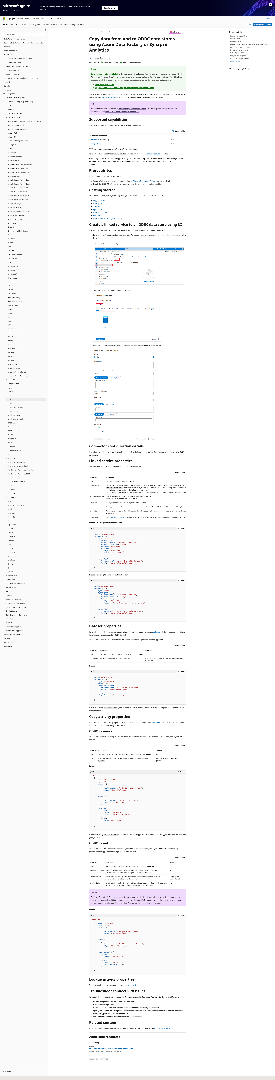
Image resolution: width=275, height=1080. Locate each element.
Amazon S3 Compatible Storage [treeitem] (19, 141)
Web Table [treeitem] (11, 552)
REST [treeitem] (9, 454)
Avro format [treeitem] (12, 153)
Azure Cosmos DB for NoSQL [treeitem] (18, 168)
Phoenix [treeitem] (10, 435)
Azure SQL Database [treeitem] (15, 207)
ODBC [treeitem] (10, 399)
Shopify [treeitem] (10, 509)
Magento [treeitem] (11, 352)
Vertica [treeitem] (10, 548)
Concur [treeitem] (10, 235)
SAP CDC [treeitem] (11, 478)
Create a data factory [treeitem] (13, 62)
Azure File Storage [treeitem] (14, 203)
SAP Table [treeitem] (11, 493)
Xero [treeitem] (9, 556)
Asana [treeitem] (10, 149)
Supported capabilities (238, 36)
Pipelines (157, 722)
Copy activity (94, 140)
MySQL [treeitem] (10, 388)
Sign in (269, 19)
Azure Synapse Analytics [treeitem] (16, 215)
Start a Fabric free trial (104, 85)
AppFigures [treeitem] (12, 145)
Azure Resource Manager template (107, 218)
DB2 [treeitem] (9, 247)
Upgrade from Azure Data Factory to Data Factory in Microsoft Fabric (124, 88)
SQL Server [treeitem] (12, 525)
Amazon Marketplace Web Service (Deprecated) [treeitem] (25, 121)
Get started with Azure (262, 25)
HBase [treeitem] (10, 313)
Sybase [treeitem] (10, 533)
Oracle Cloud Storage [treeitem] (15, 407)
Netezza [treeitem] (11, 392)
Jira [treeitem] (9, 345)
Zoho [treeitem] (9, 568)
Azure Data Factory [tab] (101, 244)
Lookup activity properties (239, 58)
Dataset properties (237, 53)
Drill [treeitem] (9, 262)
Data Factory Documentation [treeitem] (14, 39)
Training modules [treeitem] (12, 74)
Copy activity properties (238, 56)
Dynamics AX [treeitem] (12, 270)
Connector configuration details (241, 47)
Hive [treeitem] (9, 321)
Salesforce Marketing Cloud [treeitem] (18, 466)
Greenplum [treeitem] (12, 309)
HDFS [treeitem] (9, 317)
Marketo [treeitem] (11, 360)
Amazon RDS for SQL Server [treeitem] (18, 129)
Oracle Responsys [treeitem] (14, 415)
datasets (156, 632)
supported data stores (163, 1028)
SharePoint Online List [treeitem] (16, 505)
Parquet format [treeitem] (13, 427)
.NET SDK (97, 206)
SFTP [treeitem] (9, 501)
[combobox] (24, 34)
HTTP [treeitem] (9, 325)
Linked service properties (239, 50)
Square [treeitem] (10, 529)
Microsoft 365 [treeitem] (13, 364)
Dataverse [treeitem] (11, 250)
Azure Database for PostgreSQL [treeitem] (19, 196)
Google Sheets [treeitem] (13, 305)
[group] (137, 497)
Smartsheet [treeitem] (12, 513)
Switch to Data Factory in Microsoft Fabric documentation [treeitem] (24, 43)
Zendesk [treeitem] (11, 564)
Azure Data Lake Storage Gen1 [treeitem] (19, 180)
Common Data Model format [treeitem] (18, 231)
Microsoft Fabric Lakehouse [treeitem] (17, 372)
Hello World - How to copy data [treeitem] (17, 66)
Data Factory (107, 32)
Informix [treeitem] (11, 341)
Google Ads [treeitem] (12, 294)
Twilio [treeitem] (10, 544)
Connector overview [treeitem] (15, 113)
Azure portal (98, 203)
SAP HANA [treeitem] (11, 490)
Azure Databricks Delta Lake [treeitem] (18, 200)
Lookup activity (95, 144)
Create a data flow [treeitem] (12, 70)
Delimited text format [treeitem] (15, 254)
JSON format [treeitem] (12, 348)
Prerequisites (235, 39)
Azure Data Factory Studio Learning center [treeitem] (21, 78)
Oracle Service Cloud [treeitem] (15, 419)
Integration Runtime (116, 517)
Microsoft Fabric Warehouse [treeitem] (18, 376)
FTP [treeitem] (9, 286)
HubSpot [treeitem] (11, 329)
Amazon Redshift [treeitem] (14, 133)
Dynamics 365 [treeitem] (13, 266)
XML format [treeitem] (12, 560)
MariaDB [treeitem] (11, 356)
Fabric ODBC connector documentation (122, 111)
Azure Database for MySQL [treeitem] (17, 192)
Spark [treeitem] (10, 521)
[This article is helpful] (248, 69)
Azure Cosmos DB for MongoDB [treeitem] (19, 172)
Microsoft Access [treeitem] (14, 368)
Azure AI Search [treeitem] (13, 160)
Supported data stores (154, 154)
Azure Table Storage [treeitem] (15, 219)
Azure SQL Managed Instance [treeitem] (18, 211)
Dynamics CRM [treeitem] (13, 274)
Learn (92, 32)
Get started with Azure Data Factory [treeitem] (19, 59)
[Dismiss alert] (270, 4)
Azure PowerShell (100, 212)
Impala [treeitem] (10, 337)
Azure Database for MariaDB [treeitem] (18, 188)
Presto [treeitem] (10, 443)
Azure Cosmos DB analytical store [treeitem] (20, 164)
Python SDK (98, 209)
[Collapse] (45, 30)
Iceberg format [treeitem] (13, 333)
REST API (96, 215)
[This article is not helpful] (250, 69)
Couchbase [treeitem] (12, 239)
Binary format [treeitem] (13, 223)
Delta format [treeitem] (12, 258)
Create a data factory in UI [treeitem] (15, 98)
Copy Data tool (99, 200)
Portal (249, 25)
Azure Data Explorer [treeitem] (15, 176)
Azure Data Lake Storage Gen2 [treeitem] (19, 184)
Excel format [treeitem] (12, 278)
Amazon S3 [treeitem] (12, 137)
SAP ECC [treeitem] (11, 486)
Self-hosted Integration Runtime (144, 181)
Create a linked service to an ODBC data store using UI (250, 44)
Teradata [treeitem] (11, 540)
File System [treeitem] (12, 282)
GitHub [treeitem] (10, 290)
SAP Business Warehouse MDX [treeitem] (19, 474)
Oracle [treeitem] (10, 403)
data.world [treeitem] (11, 243)
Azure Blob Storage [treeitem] (15, 156)
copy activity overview (109, 97)
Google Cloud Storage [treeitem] (15, 301)
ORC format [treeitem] (12, 423)
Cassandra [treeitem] (11, 227)
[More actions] (184, 32)
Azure (98, 32)
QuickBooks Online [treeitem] (14, 450)
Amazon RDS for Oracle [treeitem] (16, 125)
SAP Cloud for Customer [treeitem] (16, 482)
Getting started (235, 42)
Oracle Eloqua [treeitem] (13, 411)
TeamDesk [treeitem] (11, 537)
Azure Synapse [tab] (117, 244)
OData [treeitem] (10, 395)
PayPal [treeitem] (10, 431)
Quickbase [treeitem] (11, 446)
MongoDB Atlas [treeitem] (13, 384)
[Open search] (264, 19)
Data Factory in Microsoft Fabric (104, 74)
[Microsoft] (4, 18)
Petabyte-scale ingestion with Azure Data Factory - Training (111, 1048)
